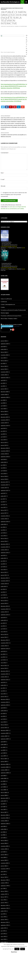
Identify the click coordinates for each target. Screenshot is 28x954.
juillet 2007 (3, 801)
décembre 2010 (4, 699)
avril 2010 (3, 719)
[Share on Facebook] (7, 107)
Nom (2, 173)
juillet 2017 (3, 496)
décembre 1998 (4, 880)
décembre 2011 (4, 671)
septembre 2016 (5, 521)
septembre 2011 (5, 679)
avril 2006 (3, 837)
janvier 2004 (4, 860)
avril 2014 (3, 595)
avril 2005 (3, 851)
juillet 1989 (3, 942)
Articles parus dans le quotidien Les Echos (12, 8)
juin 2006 (3, 832)
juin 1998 (3, 888)
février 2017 (4, 510)
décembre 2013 (4, 606)
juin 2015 (3, 561)
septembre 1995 (5, 908)
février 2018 (4, 476)
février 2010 (4, 724)
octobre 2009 (4, 736)
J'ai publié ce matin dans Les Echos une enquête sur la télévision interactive (13, 134)
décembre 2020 (4, 391)
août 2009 (3, 741)
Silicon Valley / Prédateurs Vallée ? (9, 318)
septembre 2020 (5, 397)
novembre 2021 (4, 372)
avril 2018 (3, 470)
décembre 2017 (4, 482)
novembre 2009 (4, 733)
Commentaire (5, 152)
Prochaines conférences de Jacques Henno (11, 315)
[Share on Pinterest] (15, 107)
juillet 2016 (3, 524)
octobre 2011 (4, 676)
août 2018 (3, 459)
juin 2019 (3, 431)
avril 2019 (3, 437)
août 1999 (3, 871)
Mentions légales (5, 313)
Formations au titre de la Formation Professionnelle (13, 310)
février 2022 (4, 366)
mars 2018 (3, 473)
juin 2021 (3, 383)
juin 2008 (3, 781)
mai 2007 (3, 803)
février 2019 (4, 442)
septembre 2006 (5, 823)
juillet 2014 (3, 586)
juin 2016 (3, 527)
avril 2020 (3, 405)
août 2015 (3, 555)
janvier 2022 (4, 369)
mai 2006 (3, 835)
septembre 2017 (5, 490)
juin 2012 (3, 654)
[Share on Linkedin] (19, 107)
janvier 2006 (4, 843)
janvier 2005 (4, 854)
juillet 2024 (3, 349)
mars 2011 (3, 693)
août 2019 (3, 428)
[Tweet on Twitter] (3, 107)
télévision (3, 9)
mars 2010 (3, 722)
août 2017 (3, 493)
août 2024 (3, 346)
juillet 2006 (3, 829)
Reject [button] (22, 949)
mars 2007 (3, 809)
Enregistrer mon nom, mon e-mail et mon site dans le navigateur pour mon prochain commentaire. (14, 194)
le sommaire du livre (6, 242)
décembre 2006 (4, 815)
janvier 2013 (4, 637)
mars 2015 (3, 569)
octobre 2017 (4, 487)
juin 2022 (3, 363)
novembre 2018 (4, 451)
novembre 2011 (4, 674)
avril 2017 (3, 504)
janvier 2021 (4, 389)
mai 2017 (3, 501)
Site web (3, 186)
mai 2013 (3, 626)
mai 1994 (3, 914)
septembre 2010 (5, 705)
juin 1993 (3, 930)
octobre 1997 (4, 894)
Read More (14, 952)
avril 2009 (3, 753)
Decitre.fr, (19, 247)
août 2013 (3, 617)
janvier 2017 (4, 513)
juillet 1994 (3, 911)
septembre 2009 (5, 739)
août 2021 (3, 380)
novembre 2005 (4, 846)
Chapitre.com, (11, 247)
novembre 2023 (4, 355)
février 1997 (4, 897)
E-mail (3, 179)
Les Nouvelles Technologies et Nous (11, 2)
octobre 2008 (4, 770)
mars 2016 (3, 535)
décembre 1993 (4, 922)
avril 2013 (3, 628)
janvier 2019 (4, 445)
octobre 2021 (4, 374)
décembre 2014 (4, 578)
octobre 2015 (4, 549)
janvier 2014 (4, 603)
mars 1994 (3, 916)
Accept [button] (17, 949)
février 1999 (4, 877)
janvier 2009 (4, 761)
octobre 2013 (4, 612)
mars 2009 (3, 755)
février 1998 (4, 891)
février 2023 (4, 360)
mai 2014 (3, 592)
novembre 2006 (4, 818)
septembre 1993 (5, 925)
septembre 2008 (5, 772)
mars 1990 (3, 939)
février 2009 (4, 758)
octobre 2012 (4, 645)
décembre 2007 (4, 798)
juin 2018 (3, 465)
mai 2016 (3, 530)
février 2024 (4, 352)
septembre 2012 (5, 648)
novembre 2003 (4, 863)
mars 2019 (3, 439)
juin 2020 (3, 400)
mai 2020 (3, 403)
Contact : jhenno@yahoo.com (8, 304)
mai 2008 (3, 784)
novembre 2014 (4, 580)
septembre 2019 (5, 425)
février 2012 (4, 665)
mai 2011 (3, 691)
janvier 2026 (4, 341)
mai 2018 (3, 468)
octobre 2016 (4, 518)
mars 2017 (3, 507)
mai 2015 (3, 564)
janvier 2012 (4, 668)
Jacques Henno (10, 26)
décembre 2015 (4, 544)
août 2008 (3, 775)
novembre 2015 (4, 547)
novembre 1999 (4, 868)
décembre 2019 (4, 417)
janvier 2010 (4, 727)
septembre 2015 (5, 552)
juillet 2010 (3, 710)
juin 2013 (3, 623)
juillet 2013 (3, 620)
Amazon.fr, (3, 247)
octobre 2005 (4, 849)
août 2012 (3, 651)
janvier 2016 (4, 541)
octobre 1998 (4, 883)
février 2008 (4, 792)
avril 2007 (3, 806)
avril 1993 (3, 933)
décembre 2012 (4, 640)
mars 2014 (3, 597)
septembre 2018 (5, 456)
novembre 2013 (4, 609)
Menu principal (26, 2)
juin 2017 (3, 499)
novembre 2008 (4, 767)
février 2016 (4, 538)
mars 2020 (3, 408)
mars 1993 (3, 936)
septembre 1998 (5, 885)
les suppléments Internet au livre (9, 244)
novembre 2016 (4, 516)
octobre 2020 (4, 394)
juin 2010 (3, 713)
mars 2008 (3, 789)
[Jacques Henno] (5, 329)
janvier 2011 (4, 696)
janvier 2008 (4, 795)
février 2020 (4, 411)
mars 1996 (3, 899)
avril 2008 (3, 787)
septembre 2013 (5, 614)
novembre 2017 (4, 485)
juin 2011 (3, 688)
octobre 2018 (4, 453)
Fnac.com (3, 249)
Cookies (3, 307)
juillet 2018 (3, 462)
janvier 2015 (4, 575)
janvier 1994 (4, 919)
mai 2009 (3, 750)
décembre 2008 (4, 764)
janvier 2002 (4, 866)
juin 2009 (3, 747)
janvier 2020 (4, 414)
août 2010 (3, 708)
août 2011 (3, 682)
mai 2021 (3, 386)
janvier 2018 (4, 479)
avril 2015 (3, 566)
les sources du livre (6, 243)
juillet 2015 (3, 558)
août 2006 (3, 826)
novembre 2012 (4, 643)
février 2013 (4, 634)
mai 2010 (3, 716)
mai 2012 (3, 657)
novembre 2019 (4, 420)
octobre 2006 (4, 820)
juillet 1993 (3, 928)
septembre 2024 (5, 343)
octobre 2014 (4, 583)
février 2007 (4, 812)
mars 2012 (3, 662)
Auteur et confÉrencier (6, 298)
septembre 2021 (5, 377)
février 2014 (4, 600)
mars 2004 (3, 857)
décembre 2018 (4, 448)
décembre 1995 (4, 905)
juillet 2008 (3, 778)
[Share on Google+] (11, 107)
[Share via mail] (23, 107)
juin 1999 (3, 874)
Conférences (4, 301)
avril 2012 (3, 660)
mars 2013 (3, 631)
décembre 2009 (4, 730)
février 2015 (4, 572)
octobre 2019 (4, 422)
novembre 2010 (4, 702)
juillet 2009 (3, 744)
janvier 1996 (4, 902)
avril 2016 (3, 532)
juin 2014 (3, 589)
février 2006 (4, 840)
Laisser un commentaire (21, 26)
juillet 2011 (3, 685)
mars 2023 (3, 357)
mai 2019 (3, 434)
